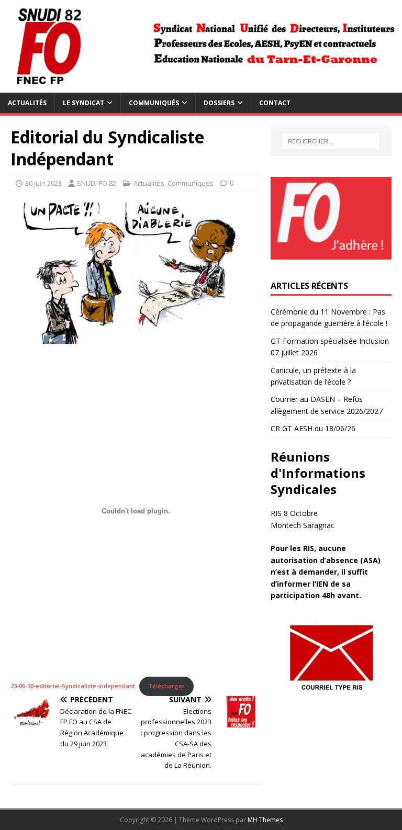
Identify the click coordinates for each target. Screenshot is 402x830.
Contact (275, 102)
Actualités (27, 102)
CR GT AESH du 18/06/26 (313, 428)
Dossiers (219, 102)
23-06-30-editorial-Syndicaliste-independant (72, 686)
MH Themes (265, 819)
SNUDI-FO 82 (96, 183)
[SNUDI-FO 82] (201, 87)
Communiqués (154, 102)
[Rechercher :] (331, 141)
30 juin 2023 (43, 183)
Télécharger (166, 686)
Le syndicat (83, 102)
